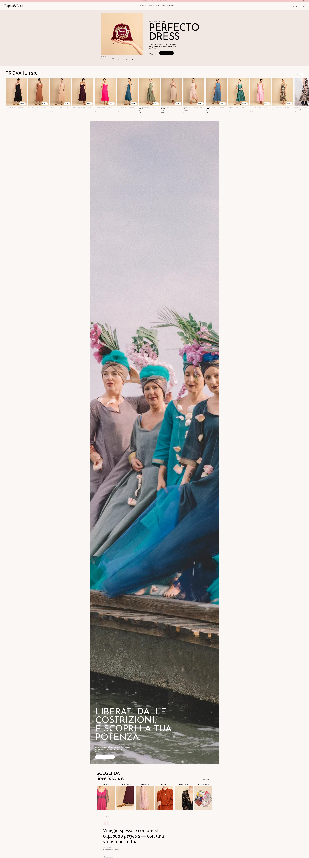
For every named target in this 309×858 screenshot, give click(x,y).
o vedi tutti (207, 780)
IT (301, 1)
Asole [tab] (109, 63)
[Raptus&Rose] (13, 6)
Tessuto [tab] (115, 63)
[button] (293, 6)
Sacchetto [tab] (123, 63)
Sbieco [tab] (103, 63)
